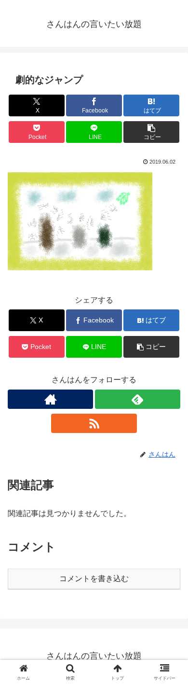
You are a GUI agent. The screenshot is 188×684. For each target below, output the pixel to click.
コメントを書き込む (94, 578)
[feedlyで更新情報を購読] (137, 399)
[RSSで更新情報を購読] (93, 423)
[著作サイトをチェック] (50, 399)
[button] (151, 132)
